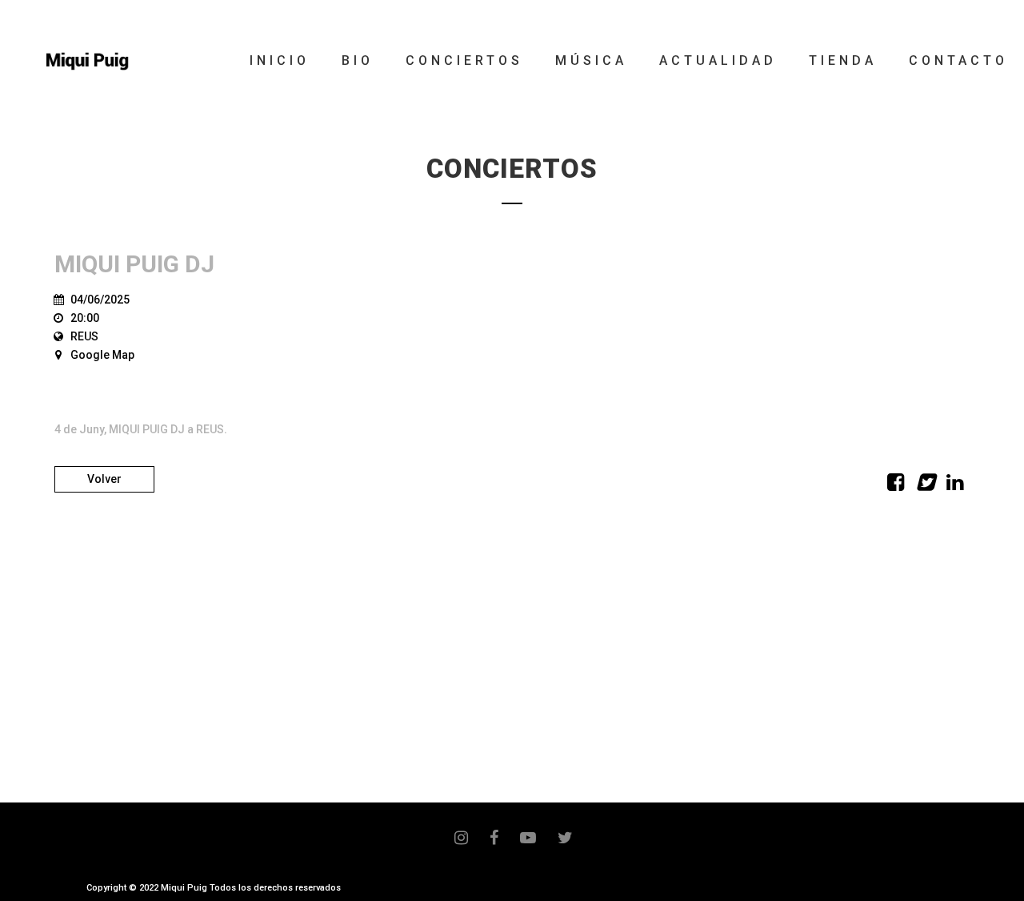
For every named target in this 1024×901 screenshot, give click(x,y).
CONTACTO (958, 60)
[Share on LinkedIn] (955, 485)
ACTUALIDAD (718, 60)
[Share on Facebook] (895, 485)
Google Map (102, 354)
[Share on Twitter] (925, 485)
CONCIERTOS (464, 60)
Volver (104, 479)
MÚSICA (591, 60)
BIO (358, 60)
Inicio (280, 60)
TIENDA (843, 60)
